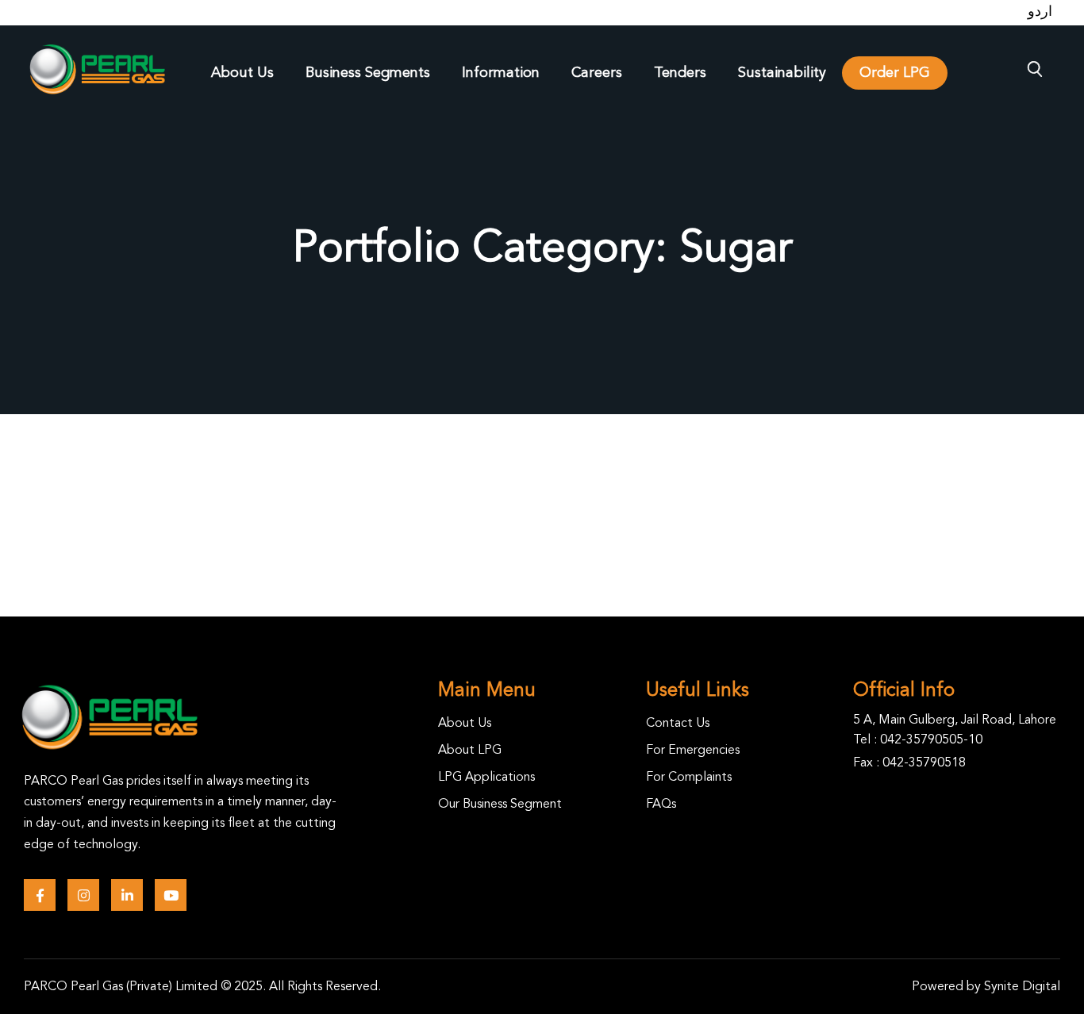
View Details (270, 533)
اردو (1040, 12)
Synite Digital (1022, 987)
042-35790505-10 (931, 740)
